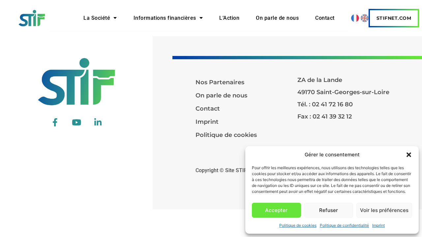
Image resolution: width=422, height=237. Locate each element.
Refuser (328, 210)
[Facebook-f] (55, 122)
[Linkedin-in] (98, 122)
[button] (409, 154)
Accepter (276, 210)
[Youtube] (76, 122)
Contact (325, 18)
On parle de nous (277, 18)
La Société (96, 18)
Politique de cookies (297, 225)
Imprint (378, 225)
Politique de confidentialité (344, 225)
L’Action (229, 18)
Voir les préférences (384, 210)
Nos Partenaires (220, 82)
